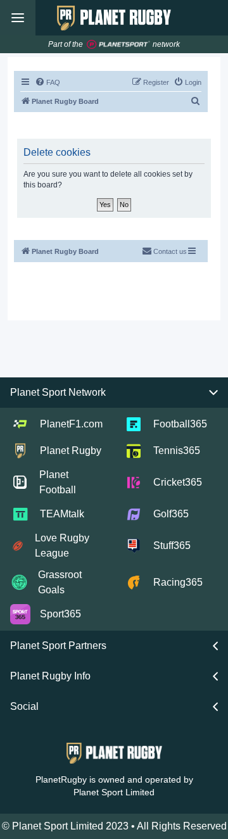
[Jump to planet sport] (118, 44)
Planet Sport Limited (114, 792)
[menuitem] (47, 82)
